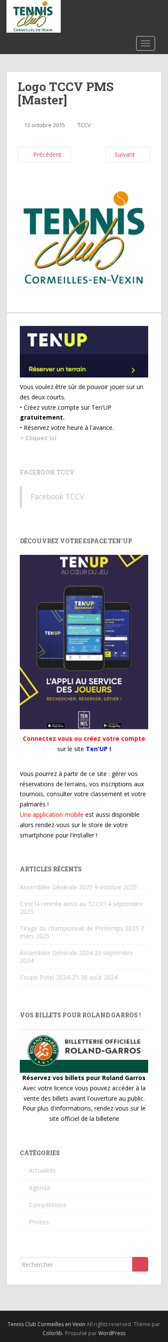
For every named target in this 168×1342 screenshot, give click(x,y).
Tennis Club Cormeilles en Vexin (46, 1324)
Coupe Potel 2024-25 (49, 977)
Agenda (39, 1188)
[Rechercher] (140, 1264)
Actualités (42, 1170)
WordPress (111, 1333)
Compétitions (47, 1205)
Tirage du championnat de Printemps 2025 (79, 928)
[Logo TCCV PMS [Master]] (84, 237)
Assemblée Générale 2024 (56, 953)
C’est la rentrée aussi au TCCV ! (63, 904)
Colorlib (52, 1333)
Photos (39, 1222)
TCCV (84, 125)
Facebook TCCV (47, 472)
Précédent (46, 154)
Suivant (126, 154)
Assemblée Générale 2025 (56, 887)
